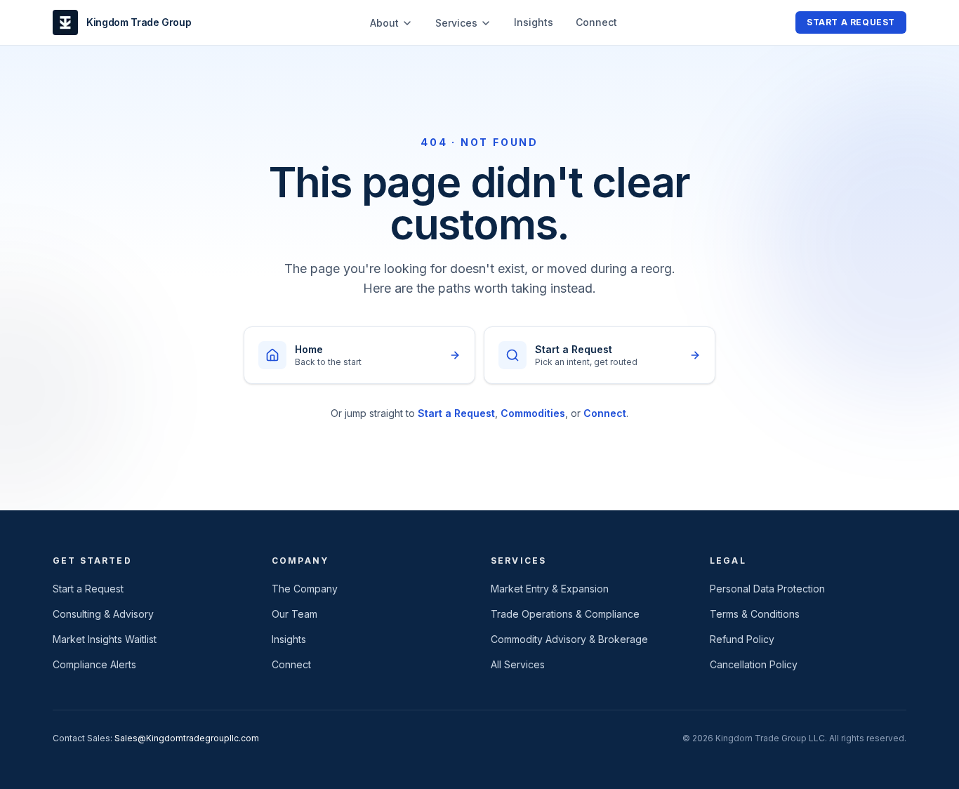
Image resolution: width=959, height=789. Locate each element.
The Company (305, 589)
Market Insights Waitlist (105, 639)
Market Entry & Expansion (550, 589)
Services (456, 23)
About (384, 23)
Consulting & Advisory (103, 614)
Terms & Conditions (755, 614)
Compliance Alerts (94, 664)
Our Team (294, 614)
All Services (518, 664)
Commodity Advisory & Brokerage (569, 639)
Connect (596, 22)
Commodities (533, 413)
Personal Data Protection (767, 589)
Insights (533, 22)
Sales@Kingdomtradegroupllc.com (186, 738)
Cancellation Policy (754, 664)
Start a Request (851, 22)
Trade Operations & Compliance (565, 614)
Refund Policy (742, 639)
